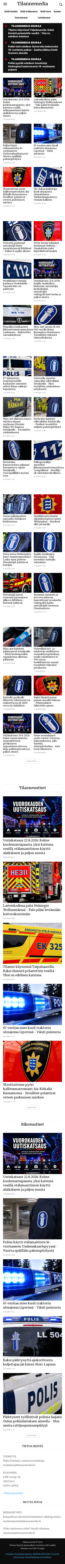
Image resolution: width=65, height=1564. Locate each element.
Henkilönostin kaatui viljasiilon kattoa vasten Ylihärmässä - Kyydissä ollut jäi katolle (47, 520)
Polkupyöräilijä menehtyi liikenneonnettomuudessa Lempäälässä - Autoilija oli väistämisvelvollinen (49, 467)
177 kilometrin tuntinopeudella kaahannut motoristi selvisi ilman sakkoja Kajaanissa (15, 384)
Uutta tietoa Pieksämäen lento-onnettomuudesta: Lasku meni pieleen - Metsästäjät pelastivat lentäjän (17, 559)
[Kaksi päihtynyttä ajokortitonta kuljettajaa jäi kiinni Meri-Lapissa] (32, 1336)
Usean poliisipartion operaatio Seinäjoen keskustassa (14, 519)
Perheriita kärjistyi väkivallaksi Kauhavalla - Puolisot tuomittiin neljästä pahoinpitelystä (47, 422)
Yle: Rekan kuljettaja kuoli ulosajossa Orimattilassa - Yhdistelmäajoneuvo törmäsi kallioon (45, 194)
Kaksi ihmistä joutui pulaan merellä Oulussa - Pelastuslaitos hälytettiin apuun (47, 701)
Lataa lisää (31, 761)
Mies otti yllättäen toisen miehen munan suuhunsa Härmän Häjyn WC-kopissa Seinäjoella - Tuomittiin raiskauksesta (17, 425)
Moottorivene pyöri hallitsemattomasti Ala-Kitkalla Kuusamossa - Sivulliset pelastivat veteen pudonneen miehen (16, 196)
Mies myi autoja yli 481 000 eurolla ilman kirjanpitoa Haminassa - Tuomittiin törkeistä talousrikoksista (48, 332)
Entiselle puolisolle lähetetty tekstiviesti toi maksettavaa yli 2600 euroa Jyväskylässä (16, 701)
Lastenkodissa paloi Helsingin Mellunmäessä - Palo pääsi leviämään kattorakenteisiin (48, 103)
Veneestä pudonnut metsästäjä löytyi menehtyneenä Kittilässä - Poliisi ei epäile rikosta (17, 247)
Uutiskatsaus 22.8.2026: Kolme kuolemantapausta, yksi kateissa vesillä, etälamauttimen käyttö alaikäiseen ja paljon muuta (16, 107)
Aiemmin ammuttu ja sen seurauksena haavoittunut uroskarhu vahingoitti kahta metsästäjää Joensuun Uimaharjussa (47, 601)
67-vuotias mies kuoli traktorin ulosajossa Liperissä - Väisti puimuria (46, 149)
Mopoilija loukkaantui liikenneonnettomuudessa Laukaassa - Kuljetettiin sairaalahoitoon (18, 330)
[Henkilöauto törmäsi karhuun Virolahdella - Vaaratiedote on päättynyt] (17, 269)
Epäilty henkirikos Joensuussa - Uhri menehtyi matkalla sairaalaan (44, 558)
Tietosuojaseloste (13, 1493)
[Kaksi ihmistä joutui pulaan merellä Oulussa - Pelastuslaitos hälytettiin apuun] (48, 685)
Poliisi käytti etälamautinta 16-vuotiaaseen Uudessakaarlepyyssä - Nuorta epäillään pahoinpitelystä (16, 152)
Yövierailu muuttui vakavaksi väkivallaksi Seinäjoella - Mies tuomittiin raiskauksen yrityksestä (47, 384)
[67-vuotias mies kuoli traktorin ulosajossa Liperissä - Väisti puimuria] (48, 133)
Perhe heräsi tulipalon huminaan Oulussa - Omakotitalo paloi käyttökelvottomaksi (46, 247)
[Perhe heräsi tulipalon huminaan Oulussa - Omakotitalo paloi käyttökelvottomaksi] (48, 231)
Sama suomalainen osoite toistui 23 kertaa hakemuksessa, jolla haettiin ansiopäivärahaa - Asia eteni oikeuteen (47, 742)
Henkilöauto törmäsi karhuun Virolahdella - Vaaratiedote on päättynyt (16, 284)
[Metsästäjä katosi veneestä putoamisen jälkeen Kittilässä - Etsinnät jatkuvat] (17, 583)
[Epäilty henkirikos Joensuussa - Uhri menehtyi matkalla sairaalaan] (48, 542)
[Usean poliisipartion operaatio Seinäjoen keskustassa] (17, 504)
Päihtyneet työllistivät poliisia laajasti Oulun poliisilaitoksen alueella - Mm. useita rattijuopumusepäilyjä (32, 1421)
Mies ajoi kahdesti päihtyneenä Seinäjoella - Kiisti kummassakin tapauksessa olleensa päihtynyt (16, 654)
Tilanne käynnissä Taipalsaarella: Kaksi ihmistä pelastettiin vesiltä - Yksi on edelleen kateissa (30, 971)
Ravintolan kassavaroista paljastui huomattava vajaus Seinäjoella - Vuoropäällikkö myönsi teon (16, 469)
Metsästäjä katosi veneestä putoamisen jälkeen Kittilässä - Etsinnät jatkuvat (15, 598)
